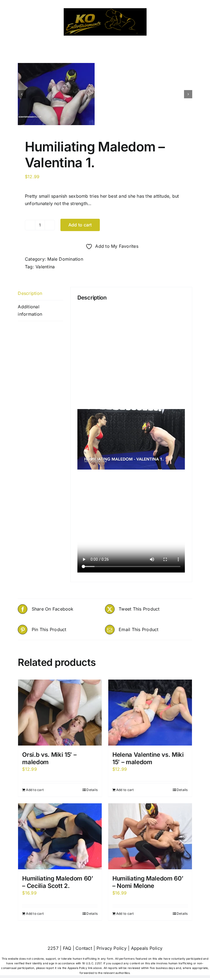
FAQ (67, 948)
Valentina (45, 266)
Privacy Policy (112, 948)
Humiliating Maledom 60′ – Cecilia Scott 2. (57, 882)
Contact (83, 948)
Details (92, 790)
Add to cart (80, 225)
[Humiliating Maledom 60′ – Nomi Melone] (150, 836)
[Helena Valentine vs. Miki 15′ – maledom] (150, 713)
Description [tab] (30, 293)
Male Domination (65, 259)
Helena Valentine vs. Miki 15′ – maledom (148, 758)
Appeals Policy (146, 948)
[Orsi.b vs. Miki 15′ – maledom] (60, 713)
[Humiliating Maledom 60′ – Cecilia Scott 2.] (60, 836)
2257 (53, 948)
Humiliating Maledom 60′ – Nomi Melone (147, 882)
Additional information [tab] (30, 310)
